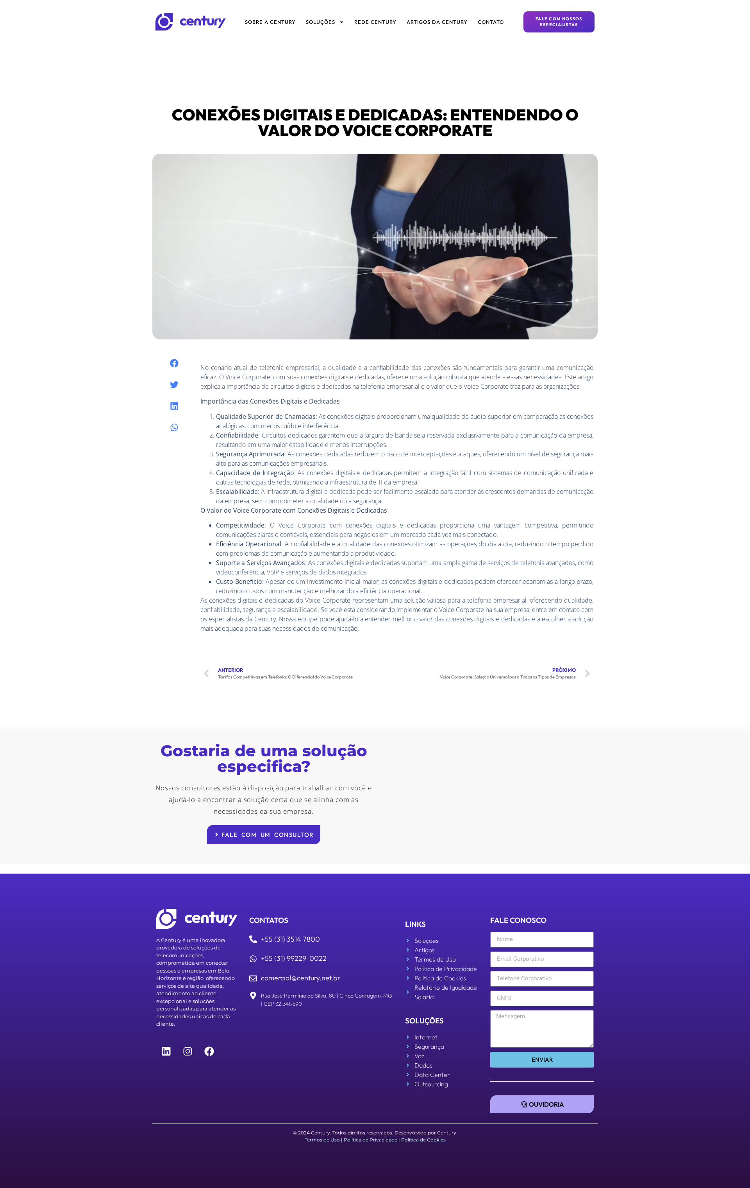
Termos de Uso (322, 1140)
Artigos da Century (437, 22)
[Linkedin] (166, 1051)
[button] (174, 363)
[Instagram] (187, 1051)
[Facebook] (209, 1051)
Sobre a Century (270, 22)
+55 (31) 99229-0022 (294, 958)
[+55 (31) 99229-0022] (253, 959)
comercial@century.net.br (300, 977)
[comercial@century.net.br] (253, 978)
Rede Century (375, 22)
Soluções (320, 22)
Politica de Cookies (423, 1140)
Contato (491, 22)
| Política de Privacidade (369, 1140)
